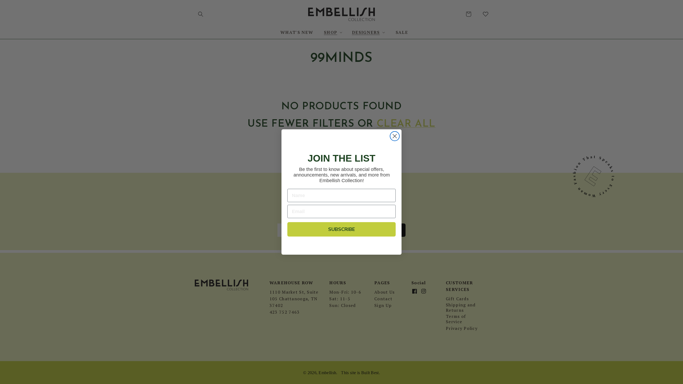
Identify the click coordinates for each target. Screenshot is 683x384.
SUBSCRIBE (341, 229)
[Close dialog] (394, 136)
